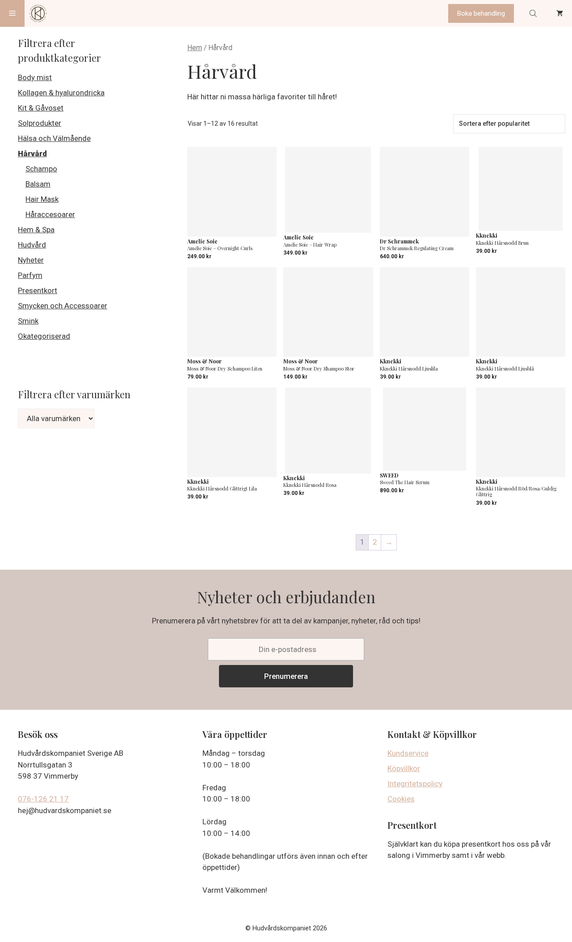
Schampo (41, 168)
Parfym (30, 275)
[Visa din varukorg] (559, 13)
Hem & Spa (36, 229)
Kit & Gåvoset (40, 107)
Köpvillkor (403, 768)
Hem (194, 47)
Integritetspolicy (414, 783)
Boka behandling (481, 13)
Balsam (37, 183)
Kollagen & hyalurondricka (61, 92)
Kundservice (408, 753)
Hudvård (32, 244)
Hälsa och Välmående (54, 138)
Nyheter (31, 260)
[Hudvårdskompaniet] (38, 13)
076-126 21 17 (43, 798)
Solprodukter (39, 123)
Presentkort (37, 290)
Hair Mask (42, 199)
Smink (28, 320)
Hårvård (32, 153)
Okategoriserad (44, 336)
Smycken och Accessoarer (62, 305)
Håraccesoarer (50, 214)
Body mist (35, 77)
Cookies (401, 798)
